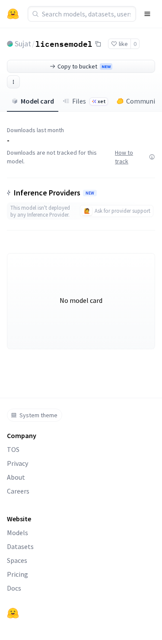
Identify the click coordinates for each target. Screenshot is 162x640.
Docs (14, 588)
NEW (90, 193)
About (16, 477)
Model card (37, 101)
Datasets (20, 546)
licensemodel (63, 43)
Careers (18, 491)
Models (17, 532)
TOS (13, 449)
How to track (124, 157)
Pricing (17, 574)
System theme (38, 415)
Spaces (17, 560)
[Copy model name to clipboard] (98, 44)
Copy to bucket (84, 66)
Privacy (17, 463)
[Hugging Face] (13, 613)
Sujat (23, 44)
